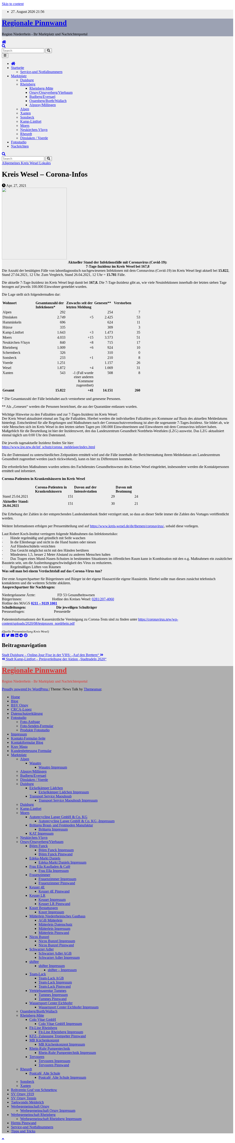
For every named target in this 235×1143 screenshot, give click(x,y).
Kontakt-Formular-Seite (28, 738)
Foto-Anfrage (30, 722)
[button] (4, 46)
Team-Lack (37, 974)
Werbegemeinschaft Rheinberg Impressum (50, 1119)
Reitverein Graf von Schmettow (34, 1090)
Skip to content (13, 4)
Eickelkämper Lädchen (46, 788)
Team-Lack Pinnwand (55, 986)
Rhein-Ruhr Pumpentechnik (49, 1048)
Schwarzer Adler (41, 949)
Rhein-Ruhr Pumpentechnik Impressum (67, 1053)
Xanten (25, 113)
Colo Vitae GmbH (42, 1019)
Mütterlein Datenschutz (55, 924)
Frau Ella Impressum (54, 871)
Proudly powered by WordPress (25, 689)
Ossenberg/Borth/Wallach (48, 101)
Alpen (24, 109)
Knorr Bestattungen (43, 908)
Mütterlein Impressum (54, 928)
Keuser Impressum (52, 900)
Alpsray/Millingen (42, 105)
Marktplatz (19, 76)
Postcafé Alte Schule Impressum (62, 1077)
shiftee (34, 962)
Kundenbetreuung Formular (31, 751)
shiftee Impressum (52, 966)
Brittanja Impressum (53, 829)
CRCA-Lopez (21, 709)
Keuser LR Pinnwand (54, 904)
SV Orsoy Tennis (23, 1098)
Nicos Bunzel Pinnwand (56, 945)
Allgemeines (11, 163)
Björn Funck (38, 846)
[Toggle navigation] (5, 55)
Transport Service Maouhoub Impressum (68, 800)
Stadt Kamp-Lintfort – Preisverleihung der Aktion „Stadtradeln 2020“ (55, 659)
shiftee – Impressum (62, 970)
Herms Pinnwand (23, 1123)
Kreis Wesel (30, 163)
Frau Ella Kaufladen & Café (49, 866)
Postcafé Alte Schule (44, 1073)
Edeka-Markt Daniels (44, 858)
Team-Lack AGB (51, 978)
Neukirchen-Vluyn (34, 130)
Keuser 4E (37, 887)
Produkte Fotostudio (35, 730)
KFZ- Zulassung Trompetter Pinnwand (57, 1036)
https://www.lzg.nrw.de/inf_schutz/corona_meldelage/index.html (48, 447)
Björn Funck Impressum (56, 850)
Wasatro (35, 763)
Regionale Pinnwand (34, 23)
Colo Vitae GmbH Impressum (60, 1024)
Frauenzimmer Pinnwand (57, 883)
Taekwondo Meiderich (27, 1102)
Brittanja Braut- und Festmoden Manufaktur (61, 825)
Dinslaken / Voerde (34, 138)
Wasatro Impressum (53, 767)
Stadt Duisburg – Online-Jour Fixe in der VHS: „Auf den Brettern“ (51, 655)
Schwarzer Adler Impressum (59, 957)
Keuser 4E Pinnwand (54, 891)
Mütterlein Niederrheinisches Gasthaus (57, 916)
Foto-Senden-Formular (36, 726)
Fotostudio (18, 142)
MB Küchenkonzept (44, 1040)
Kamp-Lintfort (30, 121)
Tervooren (36, 1057)
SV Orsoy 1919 (22, 1094)
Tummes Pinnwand (53, 999)
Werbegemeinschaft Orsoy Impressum (47, 1110)
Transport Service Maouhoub (50, 796)
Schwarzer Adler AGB (55, 953)
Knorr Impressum (51, 912)
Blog (14, 701)
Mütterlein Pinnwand (54, 933)
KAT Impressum (41, 833)
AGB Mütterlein (50, 920)
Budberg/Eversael (42, 97)
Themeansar (92, 689)
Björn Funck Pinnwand (56, 854)
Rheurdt (26, 134)
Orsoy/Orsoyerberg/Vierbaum (51, 92)
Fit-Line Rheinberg (43, 1028)
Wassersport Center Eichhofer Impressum (68, 1007)
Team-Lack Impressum (55, 982)
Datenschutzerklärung (27, 713)
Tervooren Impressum (54, 1061)
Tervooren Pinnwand (54, 1065)
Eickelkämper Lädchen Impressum (64, 792)
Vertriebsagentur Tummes (47, 991)
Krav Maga (19, 747)
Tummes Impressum (53, 995)
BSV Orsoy (19, 705)
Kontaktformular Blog (27, 742)
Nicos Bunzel (39, 937)
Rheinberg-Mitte (41, 88)
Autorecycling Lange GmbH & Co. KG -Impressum (77, 821)
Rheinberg (27, 84)
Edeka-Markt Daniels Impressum (62, 862)
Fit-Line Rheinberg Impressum (61, 1032)
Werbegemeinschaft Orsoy (30, 1106)
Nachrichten (20, 146)
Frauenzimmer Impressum (57, 879)
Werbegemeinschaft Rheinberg (33, 1115)
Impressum (19, 734)
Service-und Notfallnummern (41, 72)
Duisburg (27, 80)
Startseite (17, 68)
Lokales (45, 163)
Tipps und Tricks (23, 1131)
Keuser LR (37, 895)
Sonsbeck (27, 117)
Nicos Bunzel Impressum (57, 941)
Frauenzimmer (39, 875)
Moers (24, 126)
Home (15, 697)
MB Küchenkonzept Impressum (62, 1044)
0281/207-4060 (103, 599)
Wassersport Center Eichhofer (51, 1003)
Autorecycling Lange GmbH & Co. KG (58, 817)
